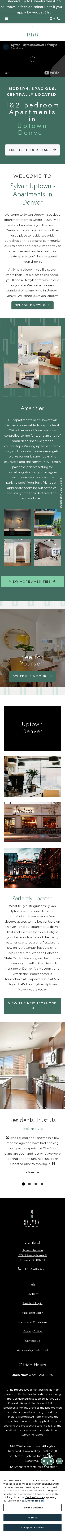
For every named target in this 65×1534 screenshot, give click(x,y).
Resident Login (32, 1303)
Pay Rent (32, 1294)
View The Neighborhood (32, 1003)
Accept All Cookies (32, 1527)
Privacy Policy (32, 1331)
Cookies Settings (32, 1507)
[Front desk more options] (59, 1461)
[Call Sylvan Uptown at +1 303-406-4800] (59, 18)
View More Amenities (30, 581)
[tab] (23, 1184)
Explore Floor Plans (30, 150)
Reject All (32, 1517)
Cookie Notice (34, 1500)
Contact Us (32, 1340)
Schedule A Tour (30, 305)
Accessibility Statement (32, 1350)
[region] (32, 1502)
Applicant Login (32, 1312)
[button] (32, 7)
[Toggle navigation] (6, 18)
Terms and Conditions (32, 1322)
